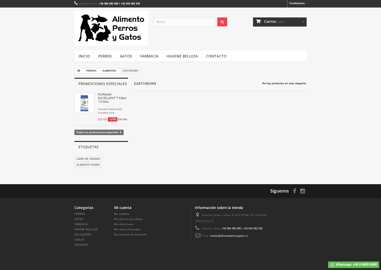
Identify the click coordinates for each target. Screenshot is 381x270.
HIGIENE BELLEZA (182, 56)
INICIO (84, 56)
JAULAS (79, 239)
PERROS (105, 56)
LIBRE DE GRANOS (88, 158)
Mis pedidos (121, 214)
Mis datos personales (127, 229)
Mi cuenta (123, 207)
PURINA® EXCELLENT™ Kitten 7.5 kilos (112, 98)
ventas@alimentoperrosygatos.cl (229, 235)
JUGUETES (81, 244)
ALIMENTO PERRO (88, 164)
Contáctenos (297, 3)
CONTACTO (216, 56)
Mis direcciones (124, 224)
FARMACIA (149, 56)
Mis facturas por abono (128, 219)
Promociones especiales (102, 83)
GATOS (126, 56)
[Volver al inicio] (78, 70)
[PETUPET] (111, 28)
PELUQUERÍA (82, 234)
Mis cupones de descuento (130, 234)
